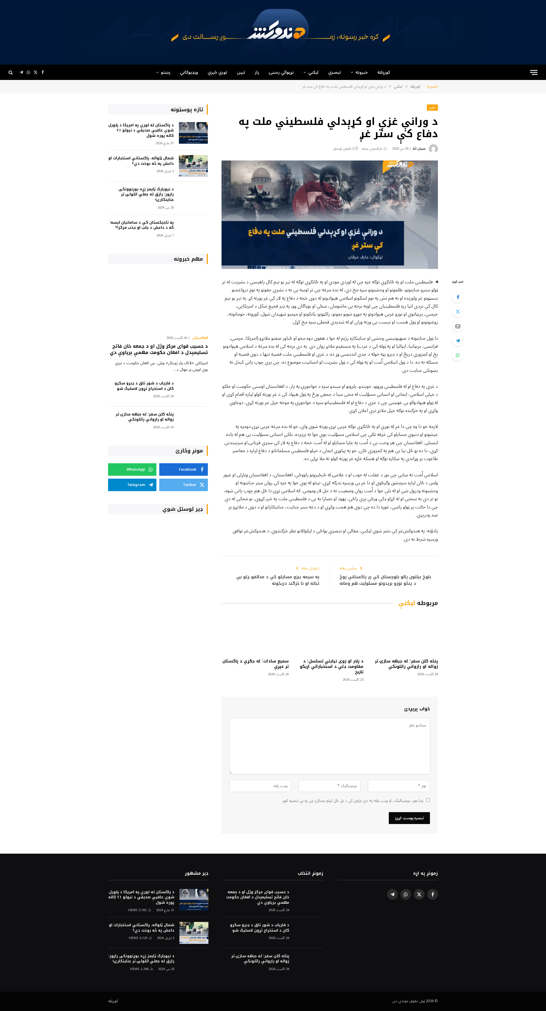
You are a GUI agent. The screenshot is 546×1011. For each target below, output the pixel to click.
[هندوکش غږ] (273, 32)
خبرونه (361, 72)
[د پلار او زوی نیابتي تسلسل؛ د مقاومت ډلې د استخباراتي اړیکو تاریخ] (329, 634)
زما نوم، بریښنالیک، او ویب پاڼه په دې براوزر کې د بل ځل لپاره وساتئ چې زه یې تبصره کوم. (352, 800)
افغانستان (200, 338)
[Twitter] (458, 311)
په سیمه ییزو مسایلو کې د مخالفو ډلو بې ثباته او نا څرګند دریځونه (277, 580)
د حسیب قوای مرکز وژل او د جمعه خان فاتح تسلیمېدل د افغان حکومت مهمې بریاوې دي (159, 349)
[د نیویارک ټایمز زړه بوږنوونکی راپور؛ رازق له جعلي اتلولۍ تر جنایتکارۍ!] (193, 197)
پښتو (165, 72)
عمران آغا (419, 148)
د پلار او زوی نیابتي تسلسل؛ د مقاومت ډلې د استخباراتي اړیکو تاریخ (331, 666)
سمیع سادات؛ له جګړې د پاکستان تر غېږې (255, 663)
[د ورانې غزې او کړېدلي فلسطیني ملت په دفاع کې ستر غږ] (330, 214)
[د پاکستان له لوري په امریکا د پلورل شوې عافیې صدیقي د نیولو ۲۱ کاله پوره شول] (193, 133)
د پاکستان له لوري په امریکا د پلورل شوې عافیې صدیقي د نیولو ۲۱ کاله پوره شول (141, 131)
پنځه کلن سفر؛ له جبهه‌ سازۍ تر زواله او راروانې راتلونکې (406, 663)
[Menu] (533, 72)
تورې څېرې (217, 72)
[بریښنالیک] (458, 326)
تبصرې (334, 72)
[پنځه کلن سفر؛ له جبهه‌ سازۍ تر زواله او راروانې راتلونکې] (404, 634)
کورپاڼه (383, 72)
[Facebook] (458, 297)
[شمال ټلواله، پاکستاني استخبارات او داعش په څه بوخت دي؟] (193, 166)
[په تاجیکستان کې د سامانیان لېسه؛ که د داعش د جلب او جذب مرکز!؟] (193, 230)
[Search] (11, 72)
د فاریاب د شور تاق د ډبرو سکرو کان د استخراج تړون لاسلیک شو (144, 386)
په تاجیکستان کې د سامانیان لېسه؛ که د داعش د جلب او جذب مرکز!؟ (141, 225)
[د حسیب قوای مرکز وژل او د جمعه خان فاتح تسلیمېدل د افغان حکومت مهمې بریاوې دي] (158, 301)
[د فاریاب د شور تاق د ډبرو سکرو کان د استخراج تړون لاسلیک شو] (193, 391)
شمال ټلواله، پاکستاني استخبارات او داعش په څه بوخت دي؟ (141, 161)
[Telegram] (458, 340)
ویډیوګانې (189, 72)
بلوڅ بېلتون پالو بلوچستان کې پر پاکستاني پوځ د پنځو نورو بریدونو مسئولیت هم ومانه (385, 580)
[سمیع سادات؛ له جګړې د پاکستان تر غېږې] (255, 634)
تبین (241, 72)
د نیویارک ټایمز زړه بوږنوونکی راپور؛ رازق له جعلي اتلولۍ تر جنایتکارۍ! (146, 195)
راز (257, 72)
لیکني (313, 72)
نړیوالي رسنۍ (281, 72)
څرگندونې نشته (372, 148)
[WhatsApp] (458, 355)
